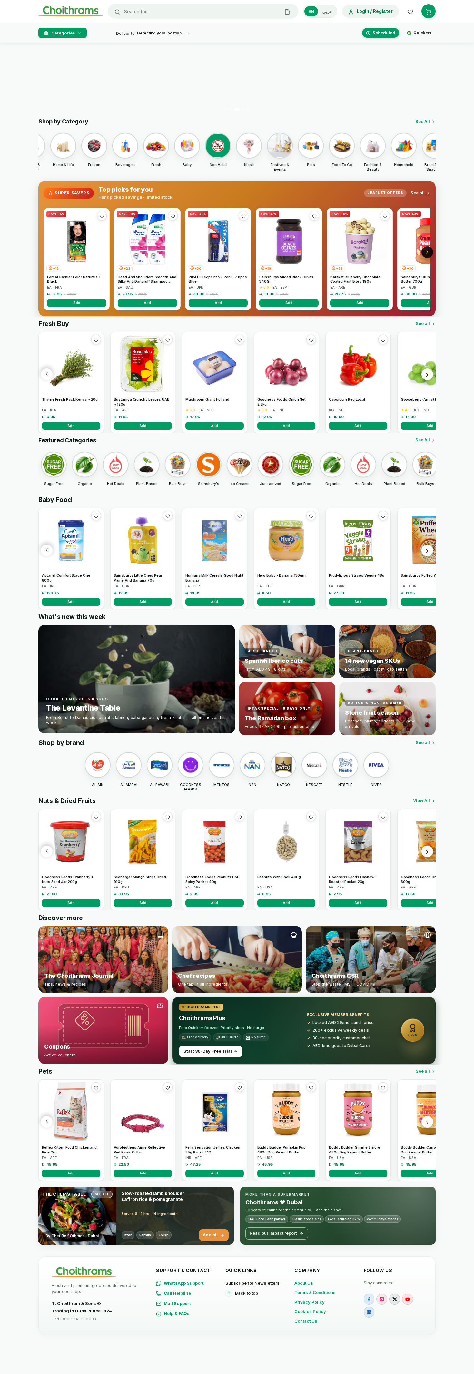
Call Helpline (177, 1293)
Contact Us (305, 1321)
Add (76, 303)
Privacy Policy (309, 1302)
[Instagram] (381, 1299)
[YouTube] (407, 1299)
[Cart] (428, 11)
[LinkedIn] (369, 1312)
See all (417, 192)
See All (422, 121)
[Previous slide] (47, 79)
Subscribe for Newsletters (252, 1283)
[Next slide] (426, 79)
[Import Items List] (287, 11)
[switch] (320, 11)
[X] (394, 1299)
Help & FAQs (177, 1313)
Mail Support (177, 1303)
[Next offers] (427, 252)
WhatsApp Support (184, 1283)
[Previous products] (47, 374)
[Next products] (427, 374)
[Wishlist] (410, 11)
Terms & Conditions (315, 1292)
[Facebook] (369, 1299)
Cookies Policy (310, 1311)
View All (421, 800)
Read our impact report (273, 1233)
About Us (303, 1283)
